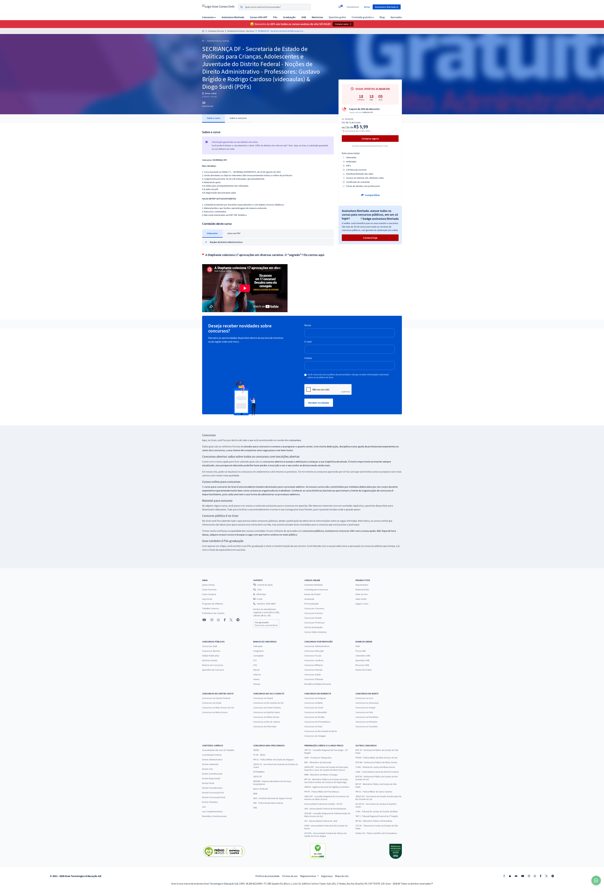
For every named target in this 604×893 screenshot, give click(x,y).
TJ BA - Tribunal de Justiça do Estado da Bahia (376, 811)
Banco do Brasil (260, 788)
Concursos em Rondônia (366, 717)
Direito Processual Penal (213, 797)
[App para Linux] (504, 876)
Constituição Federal (211, 754)
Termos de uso (290, 876)
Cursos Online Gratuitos (315, 632)
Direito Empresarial (211, 778)
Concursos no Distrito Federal (216, 698)
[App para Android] (516, 876)
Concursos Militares (313, 665)
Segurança (327, 876)
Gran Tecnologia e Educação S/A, (221, 883)
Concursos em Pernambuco (317, 721)
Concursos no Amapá (365, 707)
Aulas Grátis (361, 599)
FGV (255, 665)
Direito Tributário (210, 802)
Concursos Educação (314, 650)
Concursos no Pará (364, 712)
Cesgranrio (258, 650)
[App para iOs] (510, 876)
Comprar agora (342, 24)
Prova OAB (360, 650)
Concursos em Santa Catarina (267, 707)
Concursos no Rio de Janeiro (266, 721)
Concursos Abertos (211, 650)
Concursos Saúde (312, 674)
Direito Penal (208, 783)
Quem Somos (208, 584)
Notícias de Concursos (212, 665)
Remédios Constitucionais (214, 816)
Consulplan (258, 655)
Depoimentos (361, 584)
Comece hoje (370, 237)
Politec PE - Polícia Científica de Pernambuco (376, 833)
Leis (204, 806)
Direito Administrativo (212, 759)
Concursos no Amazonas (367, 702)
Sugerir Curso (361, 603)
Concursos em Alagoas (315, 698)
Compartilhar (372, 195)
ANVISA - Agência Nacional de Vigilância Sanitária (326, 786)
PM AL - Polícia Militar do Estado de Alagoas (273, 759)
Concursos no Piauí (313, 726)
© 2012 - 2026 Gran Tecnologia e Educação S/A (75, 876)
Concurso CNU (346, 530)
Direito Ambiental (210, 764)
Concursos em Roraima (366, 721)
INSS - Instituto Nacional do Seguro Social (272, 798)
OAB (357, 646)
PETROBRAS (259, 771)
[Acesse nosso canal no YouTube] (204, 619)
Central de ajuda (265, 584)
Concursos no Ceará (313, 707)
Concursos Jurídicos (314, 660)
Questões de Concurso (213, 669)
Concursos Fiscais (312, 655)
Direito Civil (207, 769)
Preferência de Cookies (213, 613)
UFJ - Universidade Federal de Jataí (320, 820)
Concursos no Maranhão (315, 712)
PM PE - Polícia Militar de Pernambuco (321, 791)
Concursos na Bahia (313, 702)
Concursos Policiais (313, 669)
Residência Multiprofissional (317, 684)
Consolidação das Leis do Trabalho (218, 750)
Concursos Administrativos (317, 646)
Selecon (257, 674)
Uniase (256, 679)
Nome (307, 325)
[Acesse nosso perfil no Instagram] (211, 620)
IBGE (255, 793)
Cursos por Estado (313, 617)
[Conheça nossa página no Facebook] (225, 619)
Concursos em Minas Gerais (266, 717)
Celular (308, 358)
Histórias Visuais (209, 660)
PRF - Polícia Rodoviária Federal (268, 803)
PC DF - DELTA (259, 754)
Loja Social (207, 599)
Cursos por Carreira (313, 613)
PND (255, 807)
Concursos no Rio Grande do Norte (320, 731)
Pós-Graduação (311, 603)
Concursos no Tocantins (366, 726)
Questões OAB (362, 660)
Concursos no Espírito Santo (266, 712)
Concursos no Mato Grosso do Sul (218, 707)
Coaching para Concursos (316, 589)
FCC (255, 660)
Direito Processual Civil (213, 792)
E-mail (308, 341)
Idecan (256, 669)
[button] (209, 17)
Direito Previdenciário (212, 787)
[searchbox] (274, 7)
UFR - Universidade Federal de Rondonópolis (325, 808)
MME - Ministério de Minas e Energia (321, 774)
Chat (259, 589)
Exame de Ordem (312, 594)
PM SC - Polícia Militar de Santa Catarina (373, 791)
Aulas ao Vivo (361, 594)
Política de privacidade (267, 876)
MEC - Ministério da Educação (317, 762)
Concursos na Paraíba (314, 717)
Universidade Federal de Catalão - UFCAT (323, 803)
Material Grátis (362, 589)
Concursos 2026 (209, 646)
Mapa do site (342, 876)
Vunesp (256, 684)
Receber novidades (318, 402)
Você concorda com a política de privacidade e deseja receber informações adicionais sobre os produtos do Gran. (348, 376)
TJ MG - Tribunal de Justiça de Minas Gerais (375, 767)
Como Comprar (209, 594)
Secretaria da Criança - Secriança (240, 31)
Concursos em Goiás (211, 702)
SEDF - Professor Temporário (318, 757)
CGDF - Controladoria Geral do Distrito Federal (377, 771)
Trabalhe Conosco (210, 608)
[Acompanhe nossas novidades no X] (231, 619)
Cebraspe (258, 646)
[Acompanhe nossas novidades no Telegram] (237, 619)
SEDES (256, 750)
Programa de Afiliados (212, 603)
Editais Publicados (210, 655)
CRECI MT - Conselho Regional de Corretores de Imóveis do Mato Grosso (326, 798)
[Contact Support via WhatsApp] (596, 880)
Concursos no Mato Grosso (215, 712)
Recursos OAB (362, 665)
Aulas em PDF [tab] (233, 233)
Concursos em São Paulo (264, 726)
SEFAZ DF (257, 776)
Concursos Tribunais (313, 679)
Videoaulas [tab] (212, 233)
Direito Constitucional (212, 773)
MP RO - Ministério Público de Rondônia (373, 820)
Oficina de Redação (313, 627)
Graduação (309, 599)
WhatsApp (261, 594)
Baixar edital (210, 93)
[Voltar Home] (203, 31)
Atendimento (353, 7)
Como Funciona (209, 589)
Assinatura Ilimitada (313, 584)
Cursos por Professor (314, 622)
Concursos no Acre (364, 698)
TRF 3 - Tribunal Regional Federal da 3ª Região (376, 816)
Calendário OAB (362, 655)
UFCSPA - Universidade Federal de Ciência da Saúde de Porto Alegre (325, 834)
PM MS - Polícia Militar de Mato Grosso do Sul (376, 757)
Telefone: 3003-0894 (266, 603)
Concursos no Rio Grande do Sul (268, 702)
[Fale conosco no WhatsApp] (218, 619)
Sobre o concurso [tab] (238, 118)
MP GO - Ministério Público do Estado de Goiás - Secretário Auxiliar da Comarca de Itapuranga (326, 781)
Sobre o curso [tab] (213, 118)
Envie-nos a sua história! (266, 624)
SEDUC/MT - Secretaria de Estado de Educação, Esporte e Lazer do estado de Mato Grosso (326, 768)
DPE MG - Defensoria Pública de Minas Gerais (376, 762)
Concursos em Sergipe (315, 735)
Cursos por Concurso (216, 31)
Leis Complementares (212, 811)
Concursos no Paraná (263, 698)
